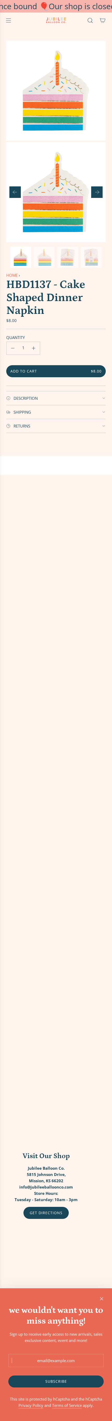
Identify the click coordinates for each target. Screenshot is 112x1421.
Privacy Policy (30, 1405)
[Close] (101, 1298)
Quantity (15, 337)
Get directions (46, 1212)
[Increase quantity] (33, 348)
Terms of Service (67, 1405)
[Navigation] (8, 20)
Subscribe (56, 1381)
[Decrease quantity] (13, 348)
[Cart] (102, 20)
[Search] (90, 20)
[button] (15, 192)
